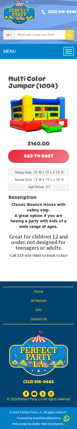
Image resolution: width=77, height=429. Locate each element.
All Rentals (39, 301)
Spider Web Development (48, 424)
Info (38, 310)
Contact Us (38, 319)
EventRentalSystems (46, 418)
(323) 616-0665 (62, 12)
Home (38, 291)
